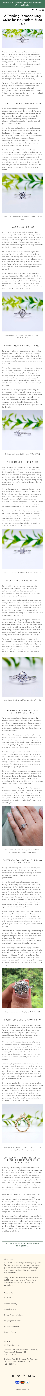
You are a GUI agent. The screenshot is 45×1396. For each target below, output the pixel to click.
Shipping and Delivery (12, 1320)
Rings (27, 1389)
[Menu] (42, 10)
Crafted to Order (10, 1309)
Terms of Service (10, 1332)
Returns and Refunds (11, 1326)
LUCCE (23, 1389)
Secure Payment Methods (13, 1315)
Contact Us (8, 1298)
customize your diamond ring (21, 1042)
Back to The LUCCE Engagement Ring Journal (24, 1244)
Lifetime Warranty (10, 1303)
